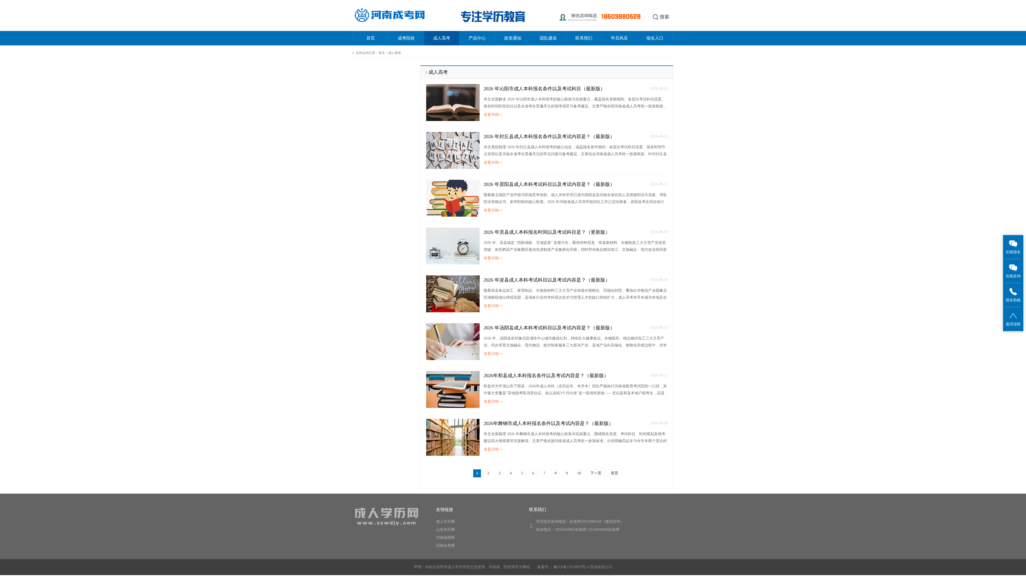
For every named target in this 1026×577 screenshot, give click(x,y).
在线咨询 (1013, 276)
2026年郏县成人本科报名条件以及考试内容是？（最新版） (546, 375)
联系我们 (583, 38)
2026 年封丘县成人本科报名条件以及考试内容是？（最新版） (549, 136)
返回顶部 (1013, 324)
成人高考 (441, 38)
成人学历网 (445, 522)
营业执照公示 (601, 567)
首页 (370, 38)
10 (579, 473)
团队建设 (548, 38)
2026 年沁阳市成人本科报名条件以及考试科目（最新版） (544, 88)
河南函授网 (445, 538)
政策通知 (512, 38)
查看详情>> (493, 115)
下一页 (595, 473)
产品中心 (477, 38)
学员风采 (619, 38)
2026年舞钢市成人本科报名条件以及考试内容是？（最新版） (548, 423)
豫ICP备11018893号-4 (570, 567)
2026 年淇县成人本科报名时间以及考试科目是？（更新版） (547, 232)
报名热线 (1013, 300)
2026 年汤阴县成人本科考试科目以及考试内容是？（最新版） (549, 327)
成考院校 (406, 38)
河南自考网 (445, 546)
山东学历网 (445, 530)
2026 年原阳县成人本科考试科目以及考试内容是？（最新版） (549, 184)
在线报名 (1013, 252)
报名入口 (654, 38)
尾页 (614, 473)
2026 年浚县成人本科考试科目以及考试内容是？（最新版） (547, 280)
